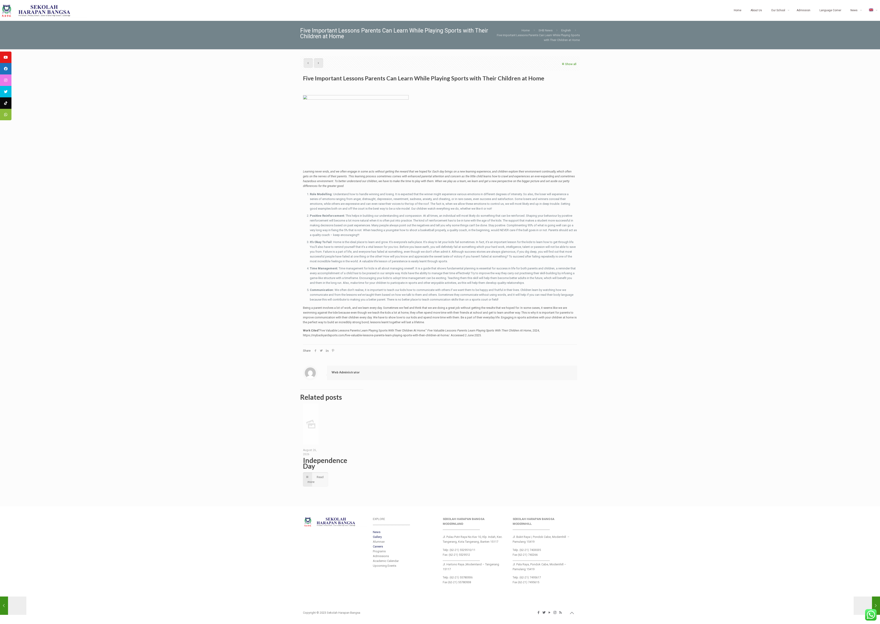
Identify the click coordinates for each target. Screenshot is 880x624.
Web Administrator (346, 372)
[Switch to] (872, 10)
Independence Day (325, 463)
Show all (570, 64)
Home (526, 30)
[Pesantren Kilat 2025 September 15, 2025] (13, 606)
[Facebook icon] (539, 612)
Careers (378, 546)
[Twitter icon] (544, 612)
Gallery (377, 537)
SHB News (546, 30)
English (566, 30)
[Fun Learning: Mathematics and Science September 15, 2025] (867, 606)
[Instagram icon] (555, 612)
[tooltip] (5, 57)
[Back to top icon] (572, 613)
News (376, 532)
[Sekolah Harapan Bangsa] (43, 10)
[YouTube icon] (550, 612)
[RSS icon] (561, 612)
